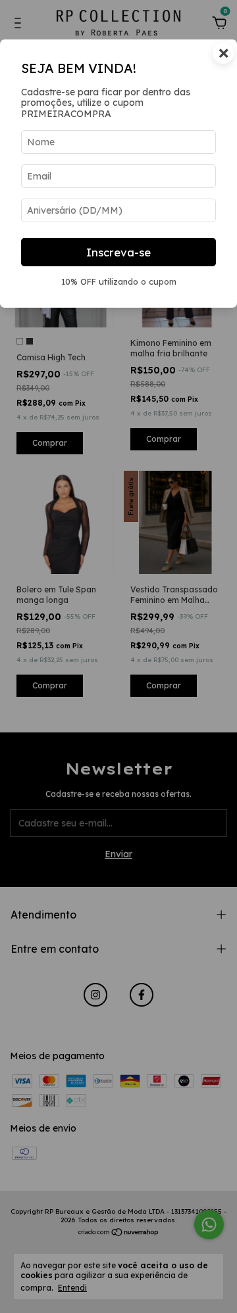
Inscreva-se (118, 252)
